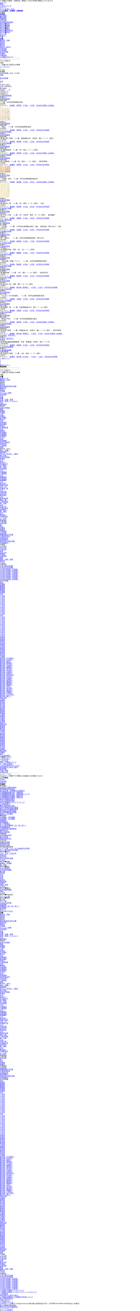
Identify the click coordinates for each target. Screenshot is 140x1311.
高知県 (2, 739)
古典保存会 (4, 538)
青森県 (18, 345)
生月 (1, 81)
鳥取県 (2, 726)
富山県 (2, 704)
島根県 (2, 727)
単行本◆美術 (5, 32)
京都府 (18, 230)
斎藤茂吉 (3, 477)
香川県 (2, 736)
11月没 (32, 230)
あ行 (1, 460)
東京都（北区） (5, 686)
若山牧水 (3, 520)
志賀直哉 (3, 478)
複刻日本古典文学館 (7, 541)
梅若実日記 (4, 830)
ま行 (1, 505)
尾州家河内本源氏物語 (8, 810)
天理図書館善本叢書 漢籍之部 (11, 797)
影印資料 (3, 15)
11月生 (2, 612)
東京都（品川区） (6, 670)
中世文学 (3, 549)
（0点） (8, 9)
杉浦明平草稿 (5, 258)
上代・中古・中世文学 (8, 853)
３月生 (2, 599)
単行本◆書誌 (5, 29)
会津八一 (3, 462)
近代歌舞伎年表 (5, 835)
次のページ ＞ (5, 365)
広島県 (2, 731)
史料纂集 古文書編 (7, 819)
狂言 (1, 526)
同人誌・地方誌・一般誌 (9, 454)
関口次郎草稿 (5, 315)
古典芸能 (3, 48)
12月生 (2, 614)
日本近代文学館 (5, 903)
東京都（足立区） (6, 688)
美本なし (3, 35)
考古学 (2, 873)
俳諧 (1, 447)
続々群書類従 (5, 824)
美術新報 (3, 904)
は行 (1, 497)
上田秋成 (3, 446)
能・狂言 (3, 865)
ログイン (3, 7)
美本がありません (6, 911)
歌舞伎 (2, 530)
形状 (1, 582)
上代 (1, 414)
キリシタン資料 (5, 393)
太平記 (2, 437)
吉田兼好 (3, 432)
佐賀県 (2, 742)
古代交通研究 (5, 868)
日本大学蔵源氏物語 (7, 801)
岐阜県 (2, 709)
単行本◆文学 (5, 24)
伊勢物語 (3, 422)
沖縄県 (2, 752)
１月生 (2, 596)
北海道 (2, 638)
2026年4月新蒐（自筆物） (45, 105)
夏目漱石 (3, 495)
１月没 (2, 617)
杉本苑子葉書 (5, 281)
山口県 (2, 732)
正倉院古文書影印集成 (8, 787)
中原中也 (3, 493)
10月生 (2, 610)
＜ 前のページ (5, 358)
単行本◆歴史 (5, 27)
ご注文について (5, 6)
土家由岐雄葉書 (5, 350)
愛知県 (18, 264)
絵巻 (1, 551)
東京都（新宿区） (23, 287)
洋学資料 (3, 394)
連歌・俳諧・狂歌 (6, 559)
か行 (1, 470)
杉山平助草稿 (5, 292)
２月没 (2, 619)
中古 (1, 421)
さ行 (1, 475)
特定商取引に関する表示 (9, 767)
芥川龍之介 (4, 464)
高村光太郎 (4, 485)
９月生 (2, 609)
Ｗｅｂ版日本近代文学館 (9, 850)
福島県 (2, 648)
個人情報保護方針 (6, 1298)
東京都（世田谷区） (7, 675)
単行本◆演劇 (5, 25)
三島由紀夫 (4, 508)
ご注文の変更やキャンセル (10, 765)
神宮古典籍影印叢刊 (7, 799)
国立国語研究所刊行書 (8, 386)
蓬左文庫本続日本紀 (7, 805)
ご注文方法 (4, 760)
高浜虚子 (3, 483)
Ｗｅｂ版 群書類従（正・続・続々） (13, 825)
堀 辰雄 (3, 503)
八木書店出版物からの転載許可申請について (16, 1297)
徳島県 (2, 734)
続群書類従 (4, 822)
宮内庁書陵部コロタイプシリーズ (12, 802)
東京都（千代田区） (7, 658)
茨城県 (2, 650)
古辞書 (2, 391)
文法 (1, 396)
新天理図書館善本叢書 (8, 812)
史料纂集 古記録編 (7, 817)
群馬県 (18, 241)
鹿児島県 (3, 751)
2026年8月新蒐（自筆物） (45, 182)
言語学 (2, 42)
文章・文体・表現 (6, 399)
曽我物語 (3, 436)
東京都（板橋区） (6, 685)
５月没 (40, 287)
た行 (1, 482)
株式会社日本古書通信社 (9, 1307)
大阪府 (18, 299)
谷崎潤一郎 (4, 488)
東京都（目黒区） (6, 673)
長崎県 (18, 182)
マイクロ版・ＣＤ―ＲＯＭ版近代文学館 (15, 848)
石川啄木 (3, 465)
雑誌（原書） (5, 450)
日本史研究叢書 (5, 870)
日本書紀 (3, 417)
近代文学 (3, 857)
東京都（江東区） (6, 693)
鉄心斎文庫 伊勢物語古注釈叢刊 (12, 791)
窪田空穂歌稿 (5, 99)
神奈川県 (3, 698)
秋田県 (2, 645)
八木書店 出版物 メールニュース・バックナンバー (18, 1292)
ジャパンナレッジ (6, 1308)
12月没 (32, 299)
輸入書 (2, 871)
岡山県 (2, 729)
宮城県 (2, 643)
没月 (1, 615)
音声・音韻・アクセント (9, 401)
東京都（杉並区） (6, 678)
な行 (1, 490)
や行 (1, 513)
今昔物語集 (4, 427)
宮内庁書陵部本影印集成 (9, 807)
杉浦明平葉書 (5, 269)
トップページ (5, 66)
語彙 (1, 398)
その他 (2, 563)
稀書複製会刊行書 (6, 535)
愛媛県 (18, 253)
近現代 (2, 880)
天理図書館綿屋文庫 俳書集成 (11, 792)
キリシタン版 (5, 896)
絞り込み (3, 88)
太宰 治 (3, 487)
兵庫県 (2, 721)
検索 (1, 4)
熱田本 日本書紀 (6, 814)
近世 (1, 439)
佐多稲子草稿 (5, 175)
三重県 (2, 714)
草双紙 (2, 554)
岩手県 (2, 642)
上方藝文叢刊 (5, 804)
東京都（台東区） (6, 666)
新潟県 (2, 703)
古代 (1, 875)
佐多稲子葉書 (5, 200)
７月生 (2, 605)
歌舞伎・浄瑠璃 (5, 863)
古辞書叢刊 (4, 543)
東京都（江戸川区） (7, 694)
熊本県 (2, 746)
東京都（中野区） (6, 680)
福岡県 (2, 741)
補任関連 (3, 881)
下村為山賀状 (5, 246)
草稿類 (12, 105)
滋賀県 (2, 716)
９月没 (2, 630)
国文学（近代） (5, 47)
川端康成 (3, 472)
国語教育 (3, 404)
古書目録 (3, 55)
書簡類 (12, 142)
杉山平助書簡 (5, 304)
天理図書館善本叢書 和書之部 (11, 796)
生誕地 (2, 637)
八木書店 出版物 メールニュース (12, 1290)
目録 (1, 891)
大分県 (2, 747)
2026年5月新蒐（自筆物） (45, 153)
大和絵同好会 (5, 536)
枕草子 (2, 426)
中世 (1, 429)
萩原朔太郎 (4, 498)
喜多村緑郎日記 (5, 838)
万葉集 (2, 413)
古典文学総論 (5, 408)
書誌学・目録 (5, 40)
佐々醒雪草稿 (5, 223)
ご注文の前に (5, 759)
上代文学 (3, 546)
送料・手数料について (8, 763)
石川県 (2, 706)
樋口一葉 (3, 500)
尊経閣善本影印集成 (7, 789)
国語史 (2, 389)
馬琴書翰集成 (5, 827)
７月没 (32, 241)
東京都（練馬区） (6, 683)
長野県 (18, 105)
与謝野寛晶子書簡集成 (8, 829)
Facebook (3, 781)
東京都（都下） (5, 696)
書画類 (2, 589)
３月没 (32, 264)
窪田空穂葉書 (5, 146)
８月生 (2, 607)
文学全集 (3, 20)
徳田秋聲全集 (5, 843)
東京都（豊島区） (6, 681)
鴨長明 (2, 431)
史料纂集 (3, 908)
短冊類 (2, 592)
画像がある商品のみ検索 (11, 65)
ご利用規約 (4, 1294)
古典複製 (3, 50)
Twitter (2, 779)
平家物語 (3, 434)
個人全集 (3, 455)
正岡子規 (3, 507)
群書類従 (3, 820)
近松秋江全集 (5, 845)
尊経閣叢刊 (4, 539)
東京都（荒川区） (6, 690)
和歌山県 (3, 724)
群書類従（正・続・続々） (10, 906)
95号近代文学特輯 (42, 130)
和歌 (1, 409)
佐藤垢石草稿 (5, 235)
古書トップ (4, 378)
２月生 (2, 597)
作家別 (2, 459)
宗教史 (2, 883)
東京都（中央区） (6, 660)
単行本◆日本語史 (6, 30)
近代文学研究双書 (6, 858)
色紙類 (2, 591)
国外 (1, 754)
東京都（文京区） (23, 357)
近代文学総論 (5, 457)
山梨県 (2, 699)
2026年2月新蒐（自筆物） (53, 333)
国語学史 (3, 388)
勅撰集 (2, 411)
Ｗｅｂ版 (3, 34)
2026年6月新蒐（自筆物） (9, 576)
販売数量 (3, 769)
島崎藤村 (3, 480)
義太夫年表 (4, 837)
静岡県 (2, 711)
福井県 (18, 322)
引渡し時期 (4, 770)
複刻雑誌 (3, 452)
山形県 (2, 647)
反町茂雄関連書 (5, 890)
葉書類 (12, 153)
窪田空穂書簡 (5, 135)
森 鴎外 (3, 511)
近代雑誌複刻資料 (6, 22)
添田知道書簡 (5, 327)
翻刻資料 (3, 17)
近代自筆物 (4, 52)
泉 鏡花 (3, 467)
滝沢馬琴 (3, 444)
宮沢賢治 (3, 510)
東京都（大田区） (6, 671)
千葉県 (2, 657)
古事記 (2, 416)
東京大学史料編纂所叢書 (9, 809)
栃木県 (2, 652)
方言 (1, 403)
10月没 (32, 182)
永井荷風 (3, 492)
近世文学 (3, 553)
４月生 (2, 601)
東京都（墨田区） (23, 333)
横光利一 (3, 515)
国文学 (2, 45)
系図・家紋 (4, 885)
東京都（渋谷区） (6, 676)
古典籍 (2, 53)
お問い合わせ (5, 1300)
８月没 (2, 629)
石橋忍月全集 (5, 842)
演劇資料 (3, 19)
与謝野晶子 (4, 516)
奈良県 (2, 723)
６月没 (32, 345)
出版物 (2, 14)
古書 (1, 39)
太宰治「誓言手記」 (7, 338)
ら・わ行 (3, 518)
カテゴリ (3, 2)
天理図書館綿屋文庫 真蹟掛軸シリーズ (15, 794)
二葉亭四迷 (4, 502)
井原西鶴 (3, 441)
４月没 (32, 105)
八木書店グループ (6, 1302)
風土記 (2, 419)
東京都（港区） (5, 662)
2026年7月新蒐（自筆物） (9, 577)
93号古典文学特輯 (6, 566)
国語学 (2, 44)
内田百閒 (3, 469)
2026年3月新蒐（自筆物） (9, 571)
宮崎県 (2, 749)
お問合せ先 (4, 772)
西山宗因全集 (5, 832)
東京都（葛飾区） (6, 691)
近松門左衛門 (5, 442)
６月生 (25, 105)
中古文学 (3, 548)
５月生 (2, 602)
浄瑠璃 (2, 528)
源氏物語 (3, 424)
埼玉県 (2, 655)
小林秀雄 (3, 474)
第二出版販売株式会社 (8, 1305)
